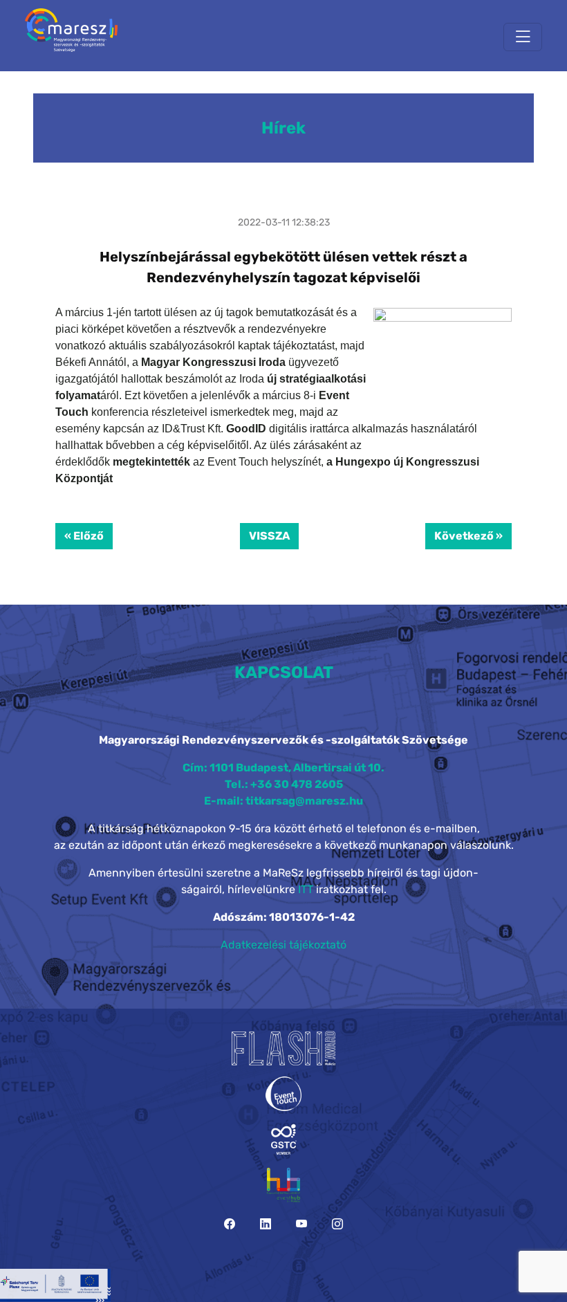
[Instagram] (337, 1224)
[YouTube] (301, 1224)
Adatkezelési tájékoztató (283, 944)
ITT (305, 889)
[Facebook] (229, 1224)
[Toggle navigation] (522, 37)
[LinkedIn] (265, 1224)
